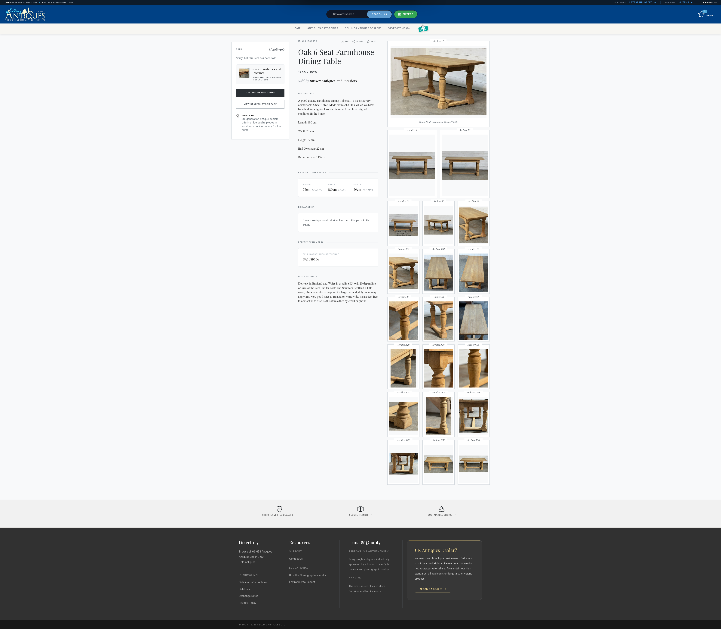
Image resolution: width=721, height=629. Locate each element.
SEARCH (377, 14)
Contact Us (296, 558)
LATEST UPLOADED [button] (641, 2)
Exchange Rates (248, 595)
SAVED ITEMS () (399, 28)
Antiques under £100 (251, 556)
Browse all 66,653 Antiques (255, 551)
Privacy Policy (247, 602)
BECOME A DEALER (431, 589)
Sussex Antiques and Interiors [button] (267, 71)
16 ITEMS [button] (684, 2)
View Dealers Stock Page (260, 104)
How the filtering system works (307, 575)
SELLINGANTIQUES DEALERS (363, 28)
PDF (347, 41)
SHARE (360, 41)
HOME (297, 28)
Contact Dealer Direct (260, 93)
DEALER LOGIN (709, 2)
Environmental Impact (302, 582)
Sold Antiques (247, 562)
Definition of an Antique (253, 582)
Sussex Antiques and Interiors (333, 81)
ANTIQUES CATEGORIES (322, 28)
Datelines (244, 589)
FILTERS (408, 14)
